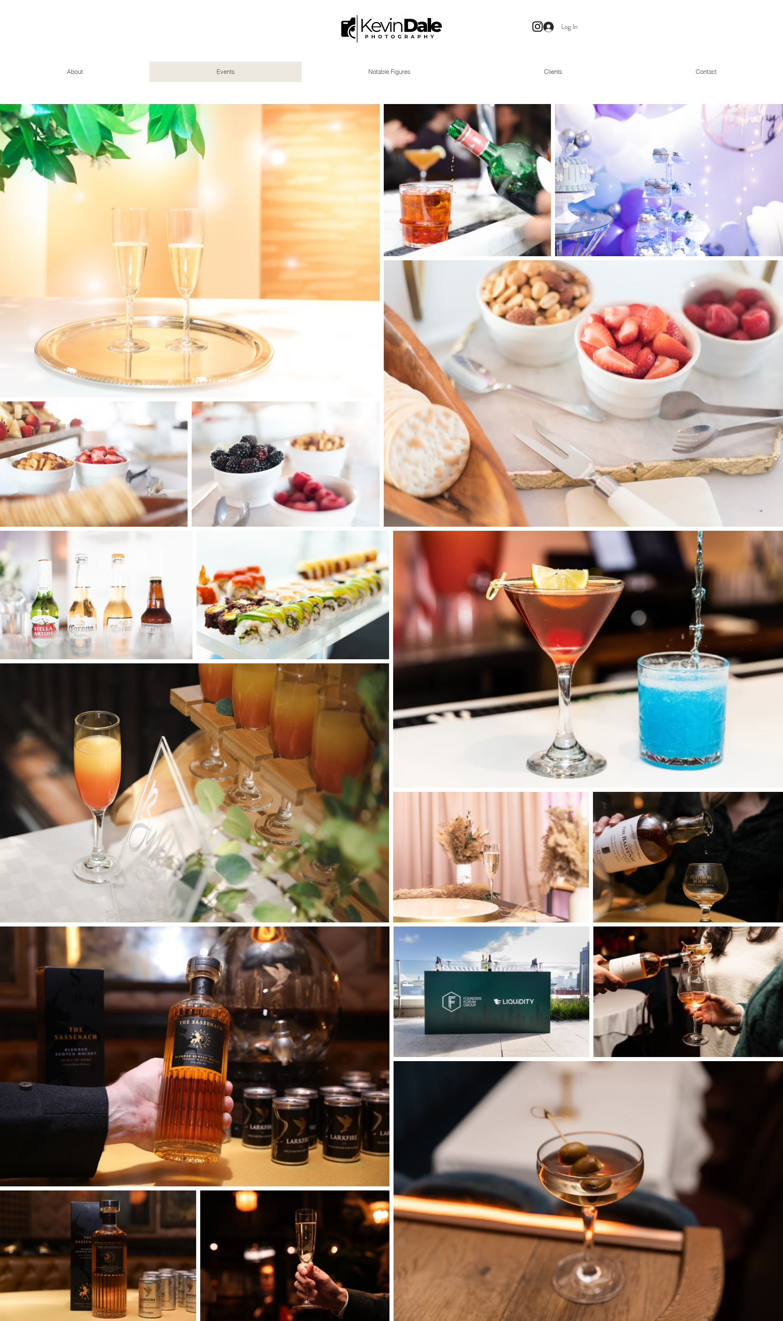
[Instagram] (537, 26)
